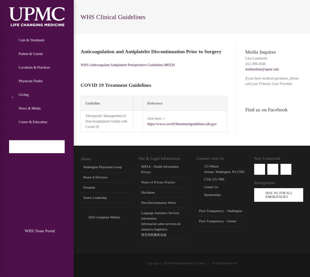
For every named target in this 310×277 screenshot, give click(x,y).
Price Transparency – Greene (217, 221)
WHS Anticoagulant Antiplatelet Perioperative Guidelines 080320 (128, 65)
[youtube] (272, 169)
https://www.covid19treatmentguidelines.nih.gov (182, 124)
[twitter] (285, 169)
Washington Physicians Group (102, 167)
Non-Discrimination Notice (158, 203)
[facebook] (259, 169)
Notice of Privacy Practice (158, 182)
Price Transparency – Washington (220, 211)
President (89, 187)
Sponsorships (212, 195)
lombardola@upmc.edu (262, 69)
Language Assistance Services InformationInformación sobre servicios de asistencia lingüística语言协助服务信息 (161, 224)
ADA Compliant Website (104, 217)
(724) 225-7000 (214, 179)
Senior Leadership (95, 198)
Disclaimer (148, 192)
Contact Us (211, 187)
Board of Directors (95, 177)
